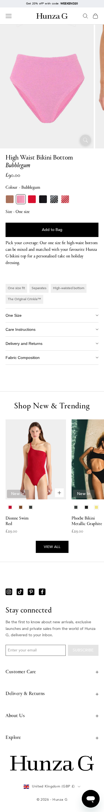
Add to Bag (52, 229)
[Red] (32, 199)
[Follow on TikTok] (20, 592)
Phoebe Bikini (87, 521)
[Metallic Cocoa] (10, 199)
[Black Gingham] (54, 199)
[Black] (43, 199)
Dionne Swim (17, 521)
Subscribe (83, 650)
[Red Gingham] (65, 199)
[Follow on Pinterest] (31, 592)
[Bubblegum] (21, 199)
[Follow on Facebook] (42, 592)
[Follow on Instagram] (9, 592)
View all (52, 546)
